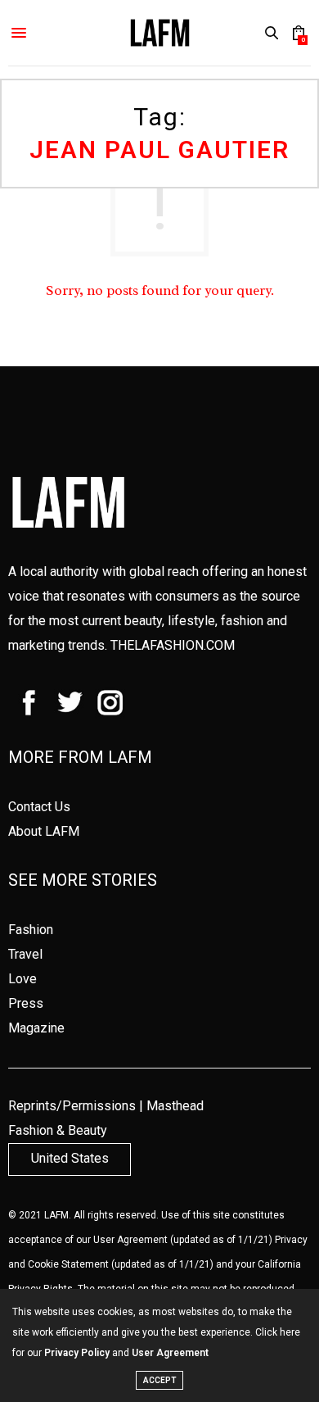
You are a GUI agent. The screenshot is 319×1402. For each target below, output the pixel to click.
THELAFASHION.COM (172, 645)
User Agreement (130, 1239)
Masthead (175, 1106)
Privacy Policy (77, 1353)
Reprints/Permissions (72, 1106)
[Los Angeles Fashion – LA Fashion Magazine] (159, 32)
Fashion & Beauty (57, 1130)
